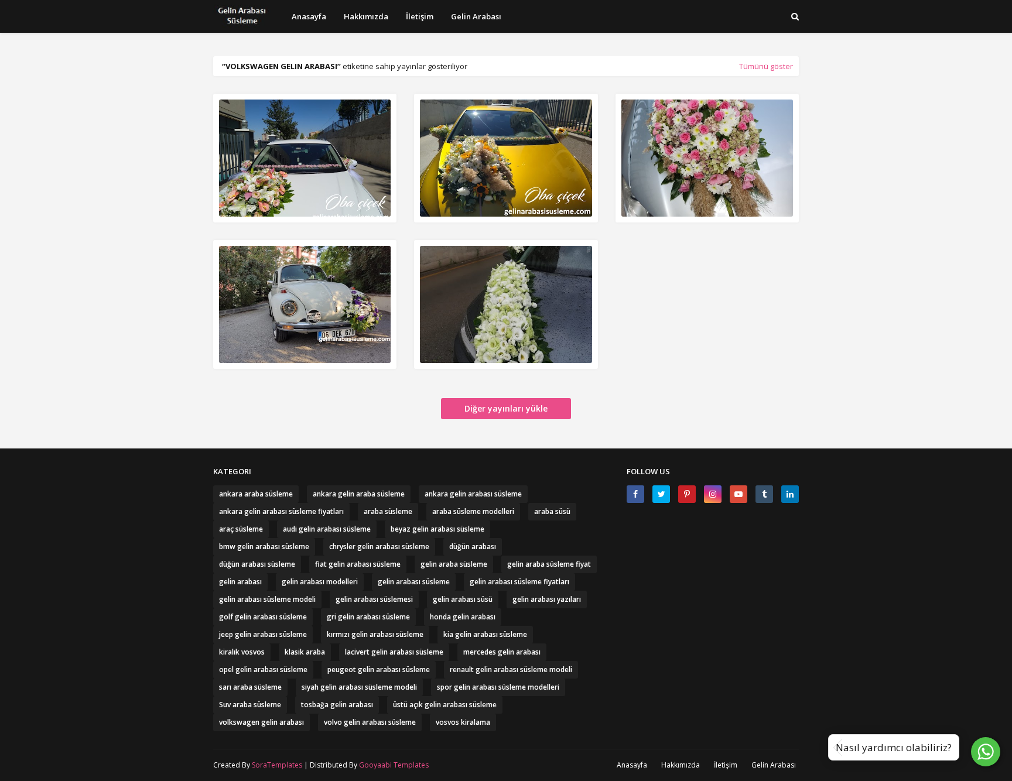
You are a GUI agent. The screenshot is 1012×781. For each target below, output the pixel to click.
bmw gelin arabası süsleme (264, 547)
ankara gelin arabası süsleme (473, 494)
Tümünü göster (766, 66)
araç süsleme (241, 529)
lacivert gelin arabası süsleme (394, 652)
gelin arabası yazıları (546, 599)
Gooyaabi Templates (394, 765)
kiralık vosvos (242, 652)
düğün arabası (472, 547)
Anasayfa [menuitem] (309, 16)
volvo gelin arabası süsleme (370, 722)
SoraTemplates (277, 765)
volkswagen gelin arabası (261, 722)
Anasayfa (632, 765)
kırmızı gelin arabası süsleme (375, 634)
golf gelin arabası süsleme (263, 617)
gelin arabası (240, 582)
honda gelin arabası (462, 617)
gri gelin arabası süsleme (368, 617)
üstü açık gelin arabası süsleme (445, 705)
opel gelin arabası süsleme (263, 669)
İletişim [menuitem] (419, 16)
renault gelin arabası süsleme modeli (511, 669)
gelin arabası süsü (463, 599)
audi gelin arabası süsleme (327, 529)
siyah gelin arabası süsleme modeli (359, 687)
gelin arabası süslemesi (374, 599)
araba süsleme (388, 511)
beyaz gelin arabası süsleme (437, 529)
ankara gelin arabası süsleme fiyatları (281, 511)
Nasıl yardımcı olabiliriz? (894, 747)
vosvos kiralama (463, 722)
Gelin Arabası (773, 765)
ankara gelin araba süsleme (359, 494)
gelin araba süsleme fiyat (549, 564)
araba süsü (552, 511)
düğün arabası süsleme (257, 564)
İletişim (725, 765)
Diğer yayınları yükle (506, 408)
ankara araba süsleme (256, 494)
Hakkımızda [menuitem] (366, 16)
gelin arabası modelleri (320, 582)
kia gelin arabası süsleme (485, 634)
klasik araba (305, 652)
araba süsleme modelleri (473, 511)
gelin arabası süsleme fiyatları (519, 582)
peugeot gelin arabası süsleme (378, 669)
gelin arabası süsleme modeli (267, 599)
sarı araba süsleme (250, 687)
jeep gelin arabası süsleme (263, 634)
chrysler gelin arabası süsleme (379, 547)
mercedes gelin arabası (502, 652)
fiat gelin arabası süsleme (358, 564)
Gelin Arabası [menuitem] (476, 16)
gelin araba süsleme (453, 564)
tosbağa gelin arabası (337, 705)
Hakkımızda (680, 765)
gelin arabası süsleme (414, 582)
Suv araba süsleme (250, 705)
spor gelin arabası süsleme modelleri (498, 687)
